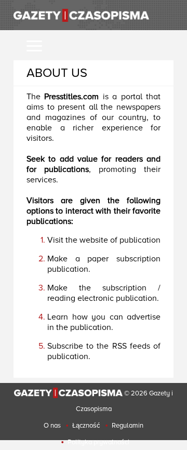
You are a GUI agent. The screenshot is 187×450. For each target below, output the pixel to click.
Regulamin (127, 425)
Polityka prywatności (98, 442)
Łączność (86, 425)
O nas (52, 425)
